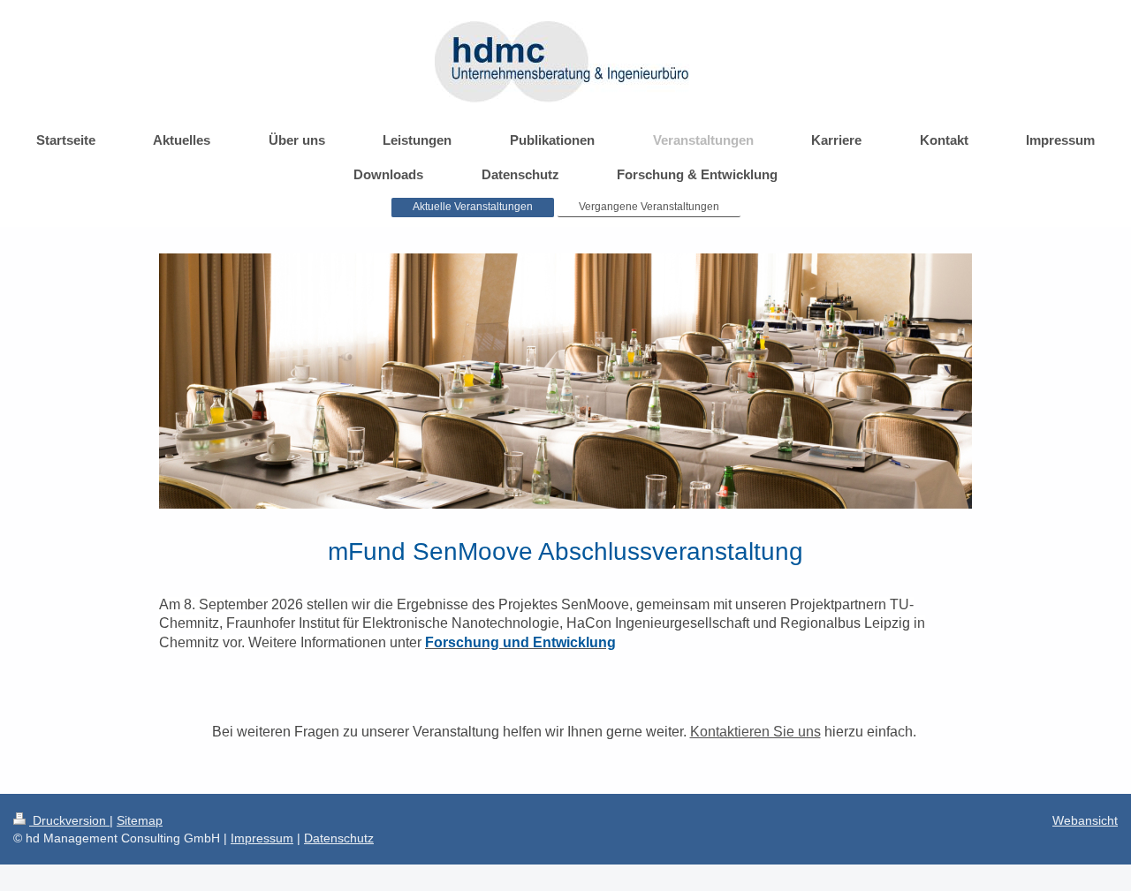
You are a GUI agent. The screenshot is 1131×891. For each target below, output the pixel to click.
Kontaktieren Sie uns (755, 731)
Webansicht (1085, 820)
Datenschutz (339, 838)
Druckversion (69, 820)
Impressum (262, 838)
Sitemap (140, 820)
